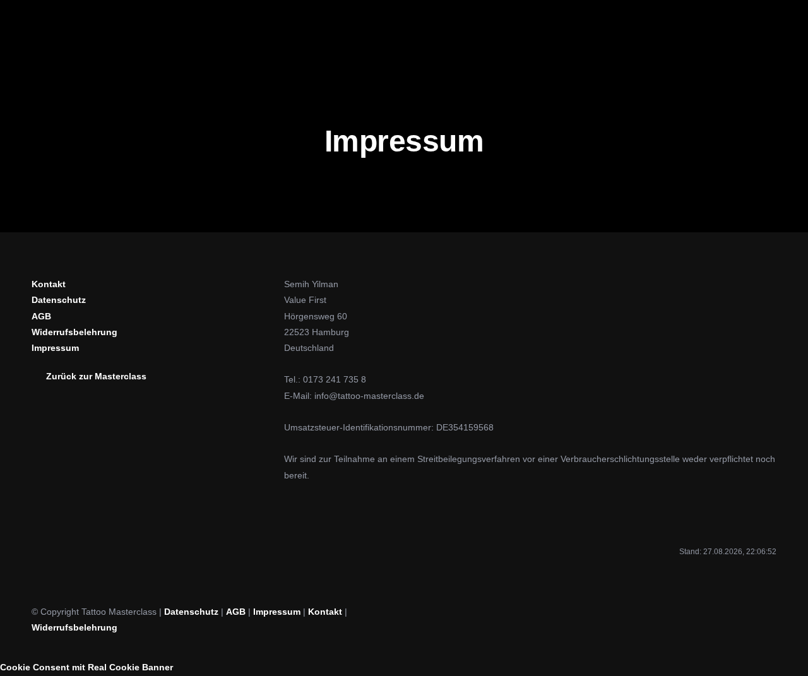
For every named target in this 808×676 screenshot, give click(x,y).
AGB (236, 612)
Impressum (276, 612)
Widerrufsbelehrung (74, 627)
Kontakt (325, 612)
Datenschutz (191, 612)
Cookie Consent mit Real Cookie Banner (86, 667)
